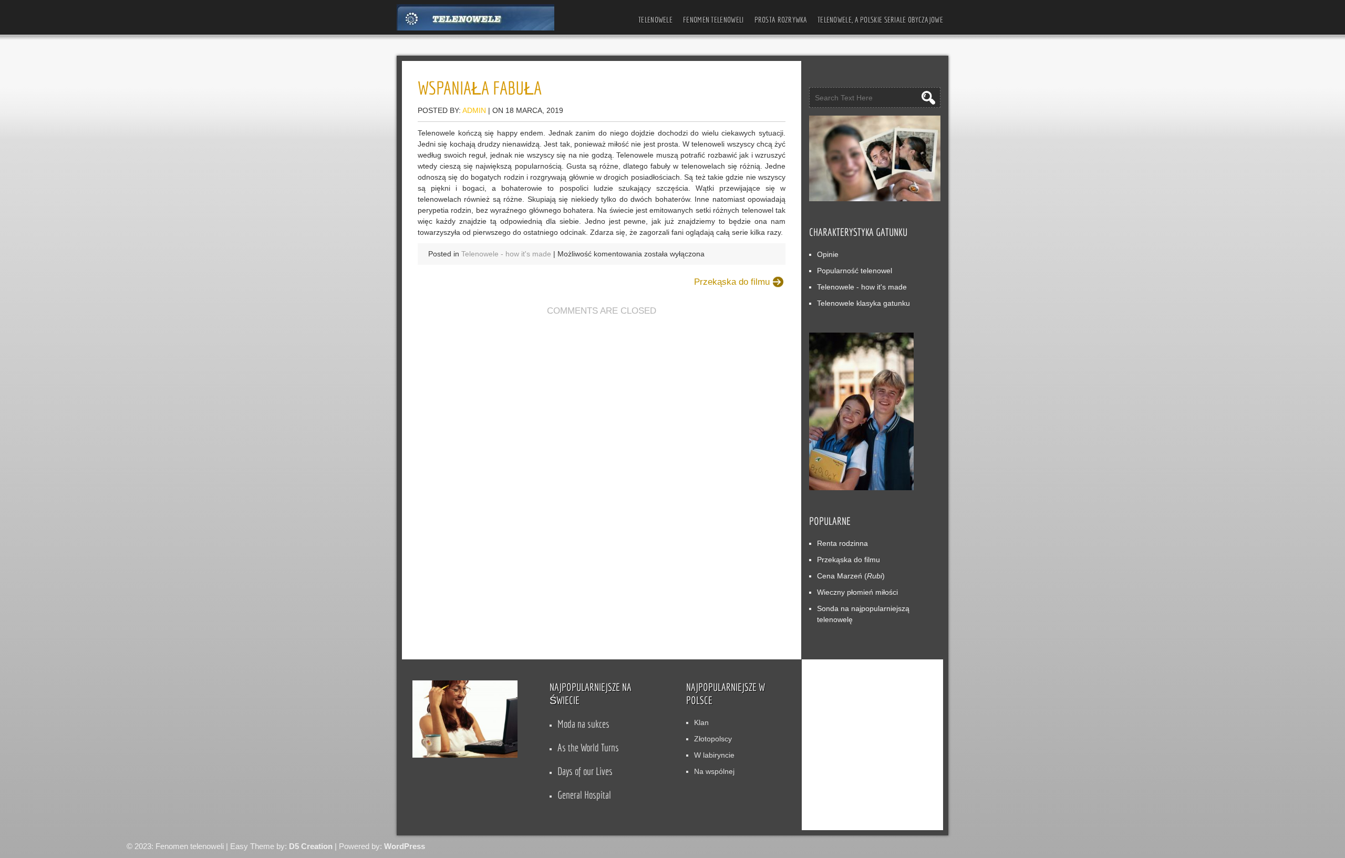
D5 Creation (311, 846)
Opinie (828, 254)
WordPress (404, 846)
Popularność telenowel (854, 270)
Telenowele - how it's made (506, 254)
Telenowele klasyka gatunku (863, 303)
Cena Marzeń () (851, 576)
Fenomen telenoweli (713, 19)
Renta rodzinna (842, 543)
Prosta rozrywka (781, 19)
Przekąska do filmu (732, 282)
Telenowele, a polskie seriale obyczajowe (880, 19)
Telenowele (655, 19)
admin (474, 110)
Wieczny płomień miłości (857, 592)
